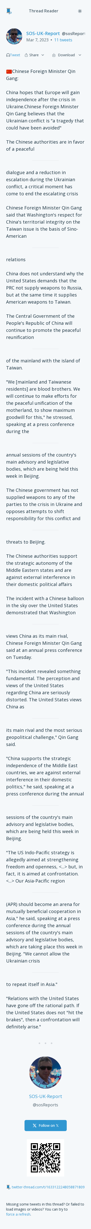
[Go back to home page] (9, 11)
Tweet (15, 54)
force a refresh (18, 1214)
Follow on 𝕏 (49, 1125)
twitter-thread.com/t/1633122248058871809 (48, 1187)
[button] (8, 55)
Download (66, 54)
